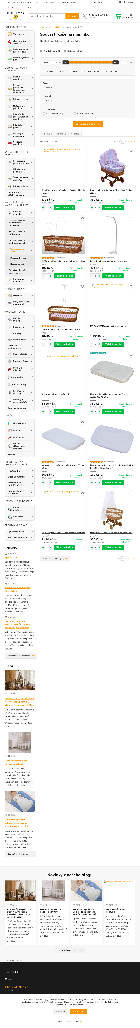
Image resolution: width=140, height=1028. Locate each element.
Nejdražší (75, 133)
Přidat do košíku (64, 207)
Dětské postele (21, 99)
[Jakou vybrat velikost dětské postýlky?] (20, 742)
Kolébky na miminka (18, 280)
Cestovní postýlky (17, 143)
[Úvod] (16, 16)
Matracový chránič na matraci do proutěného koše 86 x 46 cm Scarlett (111, 466)
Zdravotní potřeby (17, 408)
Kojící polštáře (20, 354)
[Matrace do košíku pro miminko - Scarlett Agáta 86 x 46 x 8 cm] (112, 372)
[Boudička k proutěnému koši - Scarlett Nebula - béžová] (63, 168)
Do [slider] (115, 62)
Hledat (72, 16)
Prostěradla (14, 471)
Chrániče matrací (16, 476)
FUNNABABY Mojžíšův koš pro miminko (108, 326)
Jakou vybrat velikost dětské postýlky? (16, 762)
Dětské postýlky (17, 78)
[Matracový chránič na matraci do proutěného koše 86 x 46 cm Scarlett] (112, 439)
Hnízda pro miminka (18, 319)
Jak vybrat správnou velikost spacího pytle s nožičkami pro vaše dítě (17, 624)
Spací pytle (18, 327)
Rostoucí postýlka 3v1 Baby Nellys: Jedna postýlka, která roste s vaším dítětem (19, 702)
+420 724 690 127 (98, 14)
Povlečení (18, 516)
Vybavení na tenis (17, 531)
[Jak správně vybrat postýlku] (119, 890)
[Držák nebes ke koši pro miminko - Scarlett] (63, 303)
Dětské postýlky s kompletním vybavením (19, 89)
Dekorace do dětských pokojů (16, 193)
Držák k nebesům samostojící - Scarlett (108, 261)
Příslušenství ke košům (16, 250)
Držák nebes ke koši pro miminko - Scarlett (62, 329)
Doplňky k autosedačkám (20, 400)
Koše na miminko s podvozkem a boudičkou (17, 223)
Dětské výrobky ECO (21, 59)
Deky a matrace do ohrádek (21, 303)
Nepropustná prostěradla (14, 492)
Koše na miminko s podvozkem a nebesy (18, 241)
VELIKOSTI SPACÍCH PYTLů (47, 2)
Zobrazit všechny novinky (19, 655)
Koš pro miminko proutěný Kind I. (57, 394)
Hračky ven (18, 437)
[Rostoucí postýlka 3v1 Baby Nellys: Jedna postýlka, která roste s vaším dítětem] (20, 680)
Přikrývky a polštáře (18, 126)
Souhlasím (78, 1011)
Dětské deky (19, 339)
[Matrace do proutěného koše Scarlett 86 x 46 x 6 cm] (63, 439)
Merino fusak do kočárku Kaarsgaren (17, 589)
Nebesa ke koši (17, 264)
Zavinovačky (17, 377)
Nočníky (11, 454)
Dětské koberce (21, 186)
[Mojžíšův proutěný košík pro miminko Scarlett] (63, 510)
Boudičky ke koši (18, 258)
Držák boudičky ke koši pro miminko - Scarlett (63, 261)
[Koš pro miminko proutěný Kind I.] (63, 372)
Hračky (16, 430)
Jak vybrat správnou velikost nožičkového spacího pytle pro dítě (16, 823)
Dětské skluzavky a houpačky (19, 446)
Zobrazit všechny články (18, 854)
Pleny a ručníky (20, 361)
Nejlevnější (61, 133)
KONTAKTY (27, 7)
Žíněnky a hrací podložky (20, 179)
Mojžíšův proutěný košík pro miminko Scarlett (63, 532)
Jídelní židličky (19, 384)
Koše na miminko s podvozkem (17, 233)
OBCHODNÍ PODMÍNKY (22, 2)
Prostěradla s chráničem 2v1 (15, 484)
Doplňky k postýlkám (18, 134)
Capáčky (17, 333)
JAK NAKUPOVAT (69, 2)
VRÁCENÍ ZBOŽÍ (12, 7)
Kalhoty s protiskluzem (14, 346)
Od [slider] (65, 62)
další (130, 141)
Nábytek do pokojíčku (19, 170)
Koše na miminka (17, 212)
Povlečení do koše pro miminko (17, 271)
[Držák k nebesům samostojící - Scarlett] (112, 235)
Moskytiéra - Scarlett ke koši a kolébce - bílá (111, 532)
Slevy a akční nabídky (19, 42)
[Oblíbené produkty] (120, 5)
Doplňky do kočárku (18, 392)
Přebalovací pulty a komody (21, 162)
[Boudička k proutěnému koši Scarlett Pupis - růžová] (112, 168)
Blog (8, 2)
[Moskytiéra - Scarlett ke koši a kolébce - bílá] (112, 510)
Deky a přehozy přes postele (20, 50)
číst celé (9, 578)
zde (81, 1021)
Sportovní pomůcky (17, 537)
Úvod (42, 27)
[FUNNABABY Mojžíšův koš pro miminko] (112, 303)
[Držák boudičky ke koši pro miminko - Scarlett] (63, 235)
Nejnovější (47, 133)
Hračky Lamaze (18, 423)
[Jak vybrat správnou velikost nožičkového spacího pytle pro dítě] (20, 801)
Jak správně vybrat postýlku (115, 910)
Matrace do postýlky (19, 107)
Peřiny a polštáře (17, 508)
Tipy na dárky (20, 34)
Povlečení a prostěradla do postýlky (20, 117)
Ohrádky (17, 295)
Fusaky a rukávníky (18, 369)
